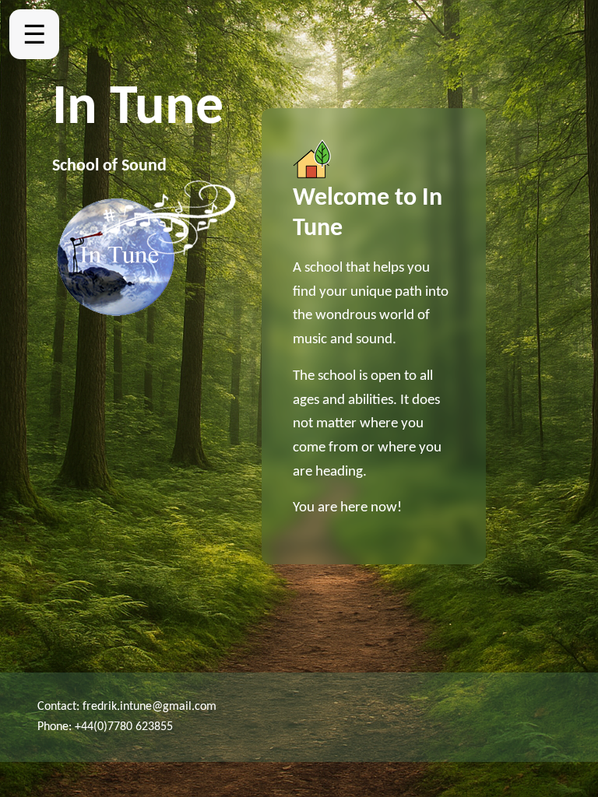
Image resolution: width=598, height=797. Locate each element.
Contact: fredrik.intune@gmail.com (126, 706)
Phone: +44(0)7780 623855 (105, 727)
